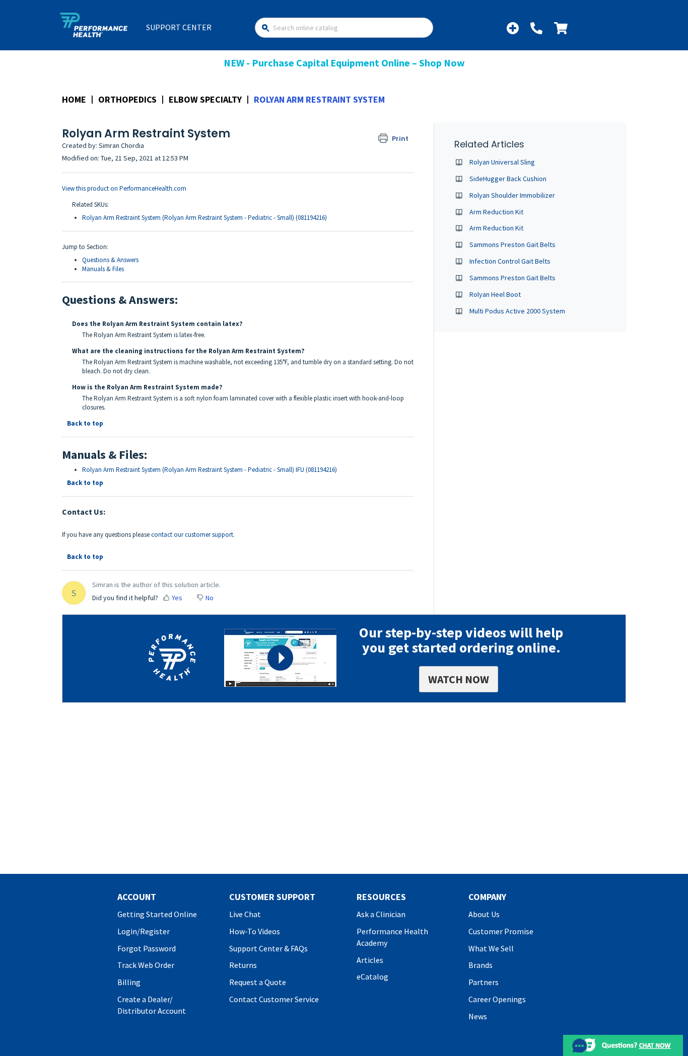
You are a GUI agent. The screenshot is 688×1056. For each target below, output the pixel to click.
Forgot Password (146, 948)
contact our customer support (192, 534)
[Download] (325, 405)
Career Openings (497, 999)
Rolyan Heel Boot (495, 294)
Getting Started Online (157, 914)
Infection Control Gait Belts (510, 261)
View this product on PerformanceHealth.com (124, 188)
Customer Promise (500, 931)
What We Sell (491, 948)
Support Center (179, 27)
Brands (480, 965)
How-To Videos (254, 931)
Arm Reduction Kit (496, 211)
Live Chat (245, 914)
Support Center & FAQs (268, 948)
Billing (129, 982)
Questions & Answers (110, 260)
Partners (483, 982)
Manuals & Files (103, 269)
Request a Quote (257, 982)
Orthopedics (127, 99)
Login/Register (143, 931)
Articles (370, 960)
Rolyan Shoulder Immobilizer (512, 195)
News (477, 1016)
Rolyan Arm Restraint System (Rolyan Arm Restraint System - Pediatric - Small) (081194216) (204, 217)
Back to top (85, 423)
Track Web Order (145, 965)
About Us (484, 914)
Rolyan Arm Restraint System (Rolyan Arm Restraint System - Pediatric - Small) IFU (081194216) (209, 469)
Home (74, 99)
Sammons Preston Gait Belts (512, 244)
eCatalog (372, 976)
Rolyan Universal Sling (502, 162)
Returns (243, 965)
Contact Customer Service (274, 999)
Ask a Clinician (381, 914)
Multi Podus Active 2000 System (517, 310)
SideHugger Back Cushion (507, 178)
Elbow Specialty (205, 99)
